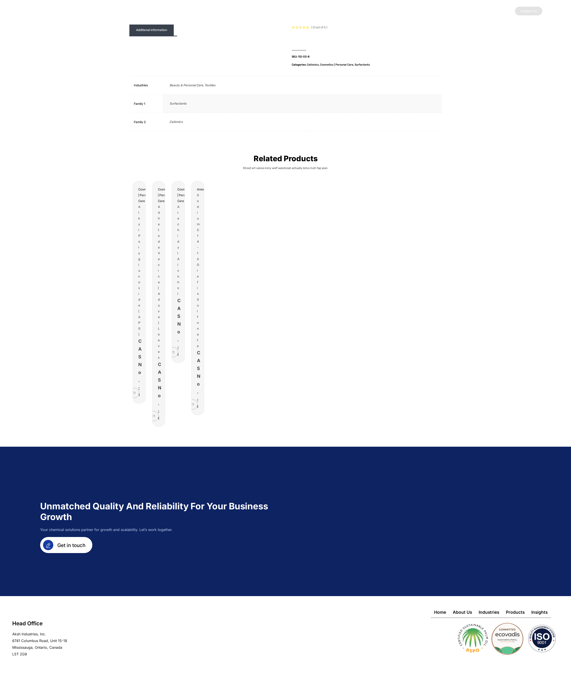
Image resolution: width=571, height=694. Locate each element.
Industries (314, 11)
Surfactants (362, 64)
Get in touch (70, 545)
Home (440, 612)
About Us (290, 11)
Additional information (151, 30)
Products (338, 11)
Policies (381, 11)
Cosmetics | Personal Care (336, 64)
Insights (360, 11)
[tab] (151, 30)
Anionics (203, 189)
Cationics (313, 64)
